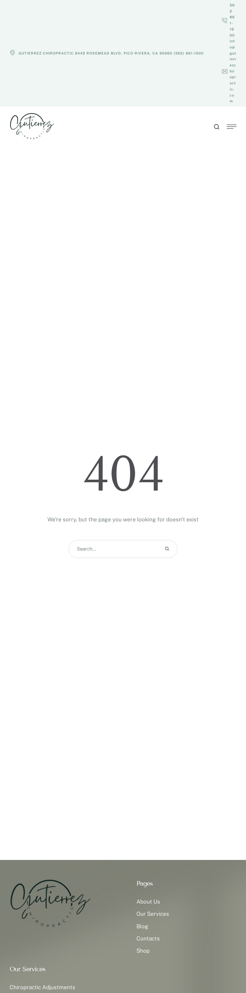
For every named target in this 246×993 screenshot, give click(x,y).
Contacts (148, 938)
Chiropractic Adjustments (42, 987)
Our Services (152, 914)
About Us (148, 901)
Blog (142, 926)
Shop (143, 950)
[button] (229, 20)
